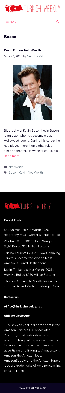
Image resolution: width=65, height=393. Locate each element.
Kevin (23, 172)
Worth (38, 172)
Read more (11, 156)
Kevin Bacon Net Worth (22, 50)
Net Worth (16, 167)
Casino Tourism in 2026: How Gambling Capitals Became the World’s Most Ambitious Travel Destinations (32, 258)
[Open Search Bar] (57, 21)
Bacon (13, 172)
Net (30, 172)
